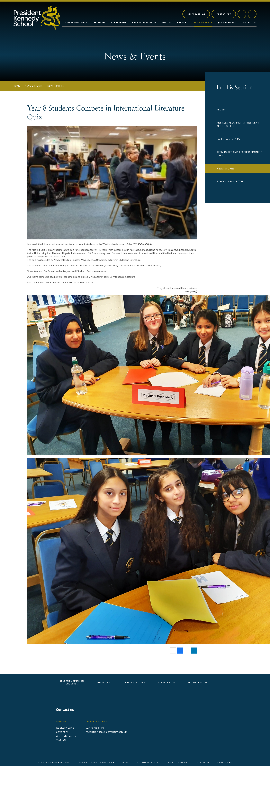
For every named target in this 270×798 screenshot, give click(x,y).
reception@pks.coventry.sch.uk (106, 732)
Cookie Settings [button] (224, 762)
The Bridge (103, 682)
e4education (108, 762)
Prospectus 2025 (198, 682)
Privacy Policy (202, 762)
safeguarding (196, 14)
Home (17, 85)
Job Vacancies (166, 682)
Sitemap (125, 762)
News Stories (55, 85)
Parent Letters (135, 682)
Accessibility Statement (148, 762)
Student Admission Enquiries (72, 682)
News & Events (34, 85)
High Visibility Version (177, 762)
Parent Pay (224, 14)
